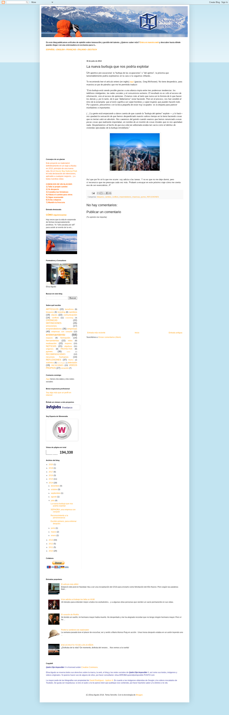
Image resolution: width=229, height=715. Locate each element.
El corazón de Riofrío (70, 614)
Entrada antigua (175, 333)
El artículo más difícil (69, 584)
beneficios (69, 309)
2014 (51, 483)
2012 (51, 544)
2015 (51, 479)
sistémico (50, 363)
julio (53, 500)
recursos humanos (57, 357)
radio (68, 352)
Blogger (139, 695)
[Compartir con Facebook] (107, 193)
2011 (51, 547)
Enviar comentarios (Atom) (109, 337)
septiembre (56, 493)
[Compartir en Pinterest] (110, 193)
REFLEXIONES (153, 197)
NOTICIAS (51, 346)
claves (54, 315)
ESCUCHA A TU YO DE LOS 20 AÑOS (77, 645)
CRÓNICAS (51, 320)
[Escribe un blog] (101, 193)
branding (61, 312)
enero (53, 535)
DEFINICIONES (53, 323)
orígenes (49, 349)
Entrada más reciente (96, 333)
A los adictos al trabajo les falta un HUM (78, 599)
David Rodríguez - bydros (101, 680)
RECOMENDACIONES (55, 354)
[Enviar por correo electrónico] (98, 193)
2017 (51, 472)
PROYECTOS (66, 349)
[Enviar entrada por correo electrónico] (93, 193)
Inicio (137, 333)
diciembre (55, 486)
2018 (51, 468)
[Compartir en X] (104, 193)
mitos (70, 341)
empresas (136, 197)
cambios (108, 197)
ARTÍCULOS (52, 309)
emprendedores (125, 197)
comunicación (70, 315)
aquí (132, 81)
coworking (69, 318)
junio (53, 528)
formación (65, 337)
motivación (51, 343)
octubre (54, 489)
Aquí (48, 379)
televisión (72, 362)
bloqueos (100, 197)
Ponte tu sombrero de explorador (75, 630)
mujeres (68, 343)
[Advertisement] (134, 308)
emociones (51, 326)
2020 (51, 464)
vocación (65, 368)
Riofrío (70, 360)
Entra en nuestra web (149, 42)
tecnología (61, 363)
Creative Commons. (89, 667)
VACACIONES (57, 365)
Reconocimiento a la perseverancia (59, 516)
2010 (51, 551)
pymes (143, 197)
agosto (54, 497)
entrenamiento (55, 334)
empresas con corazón (61, 332)
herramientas (52, 340)
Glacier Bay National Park (66, 171)
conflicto (115, 197)
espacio (49, 338)
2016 (51, 475)
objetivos (68, 346)
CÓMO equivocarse (56, 215)
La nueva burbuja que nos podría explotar (62, 505)
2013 (51, 540)
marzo (54, 532)
